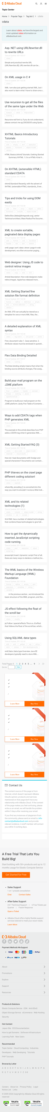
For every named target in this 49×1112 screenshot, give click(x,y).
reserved (9, 454)
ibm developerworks (30, 647)
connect (35, 391)
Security (5, 1017)
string (32, 305)
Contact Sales (24, 894)
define (17, 302)
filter (14, 209)
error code (18, 451)
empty (15, 145)
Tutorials (31, 1052)
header (8, 244)
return (35, 548)
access (24, 515)
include (20, 212)
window (9, 515)
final (8, 391)
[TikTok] (27, 941)
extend (8, 148)
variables (20, 587)
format (15, 241)
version (9, 150)
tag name (18, 337)
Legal (35, 1087)
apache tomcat (11, 397)
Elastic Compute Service (12, 1008)
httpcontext (28, 113)
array (22, 209)
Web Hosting (39, 1012)
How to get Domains (10, 1032)
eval (16, 548)
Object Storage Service (11, 1012)
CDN (25, 1008)
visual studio (21, 454)
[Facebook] (4, 941)
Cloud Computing (21, 1048)
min (30, 273)
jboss (27, 394)
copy (16, 273)
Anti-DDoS (33, 1008)
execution (32, 145)
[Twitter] (15, 941)
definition (27, 302)
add (7, 145)
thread (8, 394)
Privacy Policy (26, 1087)
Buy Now (34, 704)
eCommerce (27, 1012)
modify (17, 619)
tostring (9, 115)
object (30, 209)
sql (30, 644)
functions (18, 148)
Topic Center (7, 1048)
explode (17, 483)
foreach (9, 113)
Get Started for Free (16, 874)
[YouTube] (21, 941)
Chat (9, 894)
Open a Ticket (13, 911)
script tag (9, 551)
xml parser (29, 337)
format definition (19, 305)
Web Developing (19, 1052)
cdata (8, 58)
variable (9, 590)
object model (31, 148)
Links (15, 1090)
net (16, 244)
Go (18, 667)
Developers (6, 1052)
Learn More (14, 704)
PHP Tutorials (8, 1056)
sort (23, 244)
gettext (16, 391)
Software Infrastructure (31, 1032)
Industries (34, 1048)
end (23, 145)
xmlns (40, 337)
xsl (17, 515)
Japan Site (6, 1028)
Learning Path (8, 1037)
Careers (5, 1087)
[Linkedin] (10, 941)
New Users (19, 1037)
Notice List (6, 1090)
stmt (8, 647)
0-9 (26, 1072)
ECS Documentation (20, 1028)
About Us (14, 1087)
